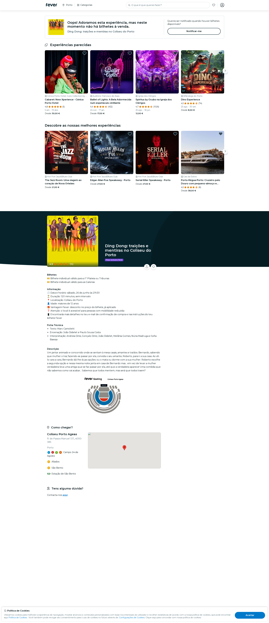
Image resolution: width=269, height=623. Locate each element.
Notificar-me (194, 31)
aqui (65, 495)
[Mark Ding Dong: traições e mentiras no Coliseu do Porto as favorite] (153, 267)
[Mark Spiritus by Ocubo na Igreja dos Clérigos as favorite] (175, 53)
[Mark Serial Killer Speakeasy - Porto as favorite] (175, 134)
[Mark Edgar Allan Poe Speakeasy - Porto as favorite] (130, 134)
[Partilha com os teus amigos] (147, 267)
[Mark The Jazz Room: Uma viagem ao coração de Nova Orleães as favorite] (84, 134)
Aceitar (250, 615)
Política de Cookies (18, 617)
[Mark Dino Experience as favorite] (220, 53)
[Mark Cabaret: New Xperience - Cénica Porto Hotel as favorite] (84, 53)
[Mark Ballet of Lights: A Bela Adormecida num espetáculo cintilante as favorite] (130, 53)
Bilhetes (193, 265)
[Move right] (225, 71)
